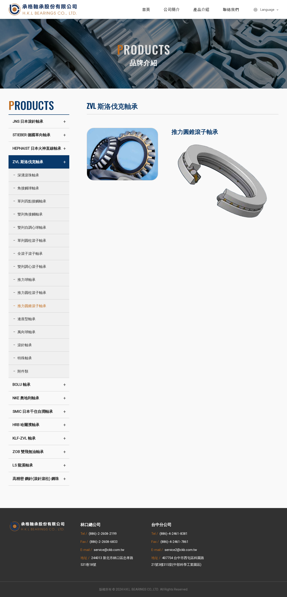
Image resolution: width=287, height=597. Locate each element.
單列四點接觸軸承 (31, 201)
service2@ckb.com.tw (181, 550)
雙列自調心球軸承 (31, 227)
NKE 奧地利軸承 (26, 398)
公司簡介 (172, 9)
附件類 (22, 371)
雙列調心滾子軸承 (31, 266)
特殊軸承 (24, 358)
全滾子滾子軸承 (30, 253)
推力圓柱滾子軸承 (31, 293)
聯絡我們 (231, 9)
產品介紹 (201, 9)
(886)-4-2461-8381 (173, 534)
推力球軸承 (26, 279)
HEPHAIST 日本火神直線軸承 (37, 148)
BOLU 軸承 (21, 384)
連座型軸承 (26, 319)
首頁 (146, 9)
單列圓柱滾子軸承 (31, 240)
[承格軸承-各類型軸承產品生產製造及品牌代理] (43, 9)
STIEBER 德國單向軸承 (31, 135)
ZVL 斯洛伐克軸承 (28, 162)
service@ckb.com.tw (109, 550)
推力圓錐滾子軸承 (31, 306)
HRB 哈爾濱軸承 (26, 424)
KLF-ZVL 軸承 (24, 438)
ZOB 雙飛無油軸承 (28, 451)
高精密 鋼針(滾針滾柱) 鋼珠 (36, 478)
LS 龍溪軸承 (23, 465)
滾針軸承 (24, 345)
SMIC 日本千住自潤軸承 (33, 411)
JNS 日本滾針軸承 (28, 121)
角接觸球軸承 (28, 188)
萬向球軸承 (26, 332)
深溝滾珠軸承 (28, 175)
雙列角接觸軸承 (30, 214)
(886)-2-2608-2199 (103, 534)
